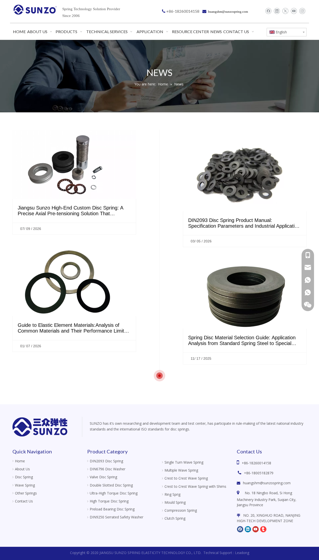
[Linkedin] (277, 11)
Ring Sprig (172, 494)
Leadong (242, 552)
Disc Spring (24, 477)
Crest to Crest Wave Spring (186, 478)
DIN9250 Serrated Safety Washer (116, 517)
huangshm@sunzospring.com (267, 483)
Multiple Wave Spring (181, 470)
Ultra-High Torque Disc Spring (114, 493)
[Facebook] (268, 11)
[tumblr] (263, 529)
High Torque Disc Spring (109, 501)
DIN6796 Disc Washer (107, 469)
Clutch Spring (174, 518)
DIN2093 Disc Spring (106, 461)
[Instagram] (302, 11)
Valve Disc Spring (103, 477)
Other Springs (26, 493)
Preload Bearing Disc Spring (112, 509)
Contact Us (24, 501)
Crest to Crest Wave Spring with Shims (195, 486)
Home (20, 461)
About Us (22, 469)
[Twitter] (285, 11)
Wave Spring (25, 485)
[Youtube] (294, 11)
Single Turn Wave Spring (183, 462)
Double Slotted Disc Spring (111, 485)
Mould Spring (175, 502)
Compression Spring (180, 510)
